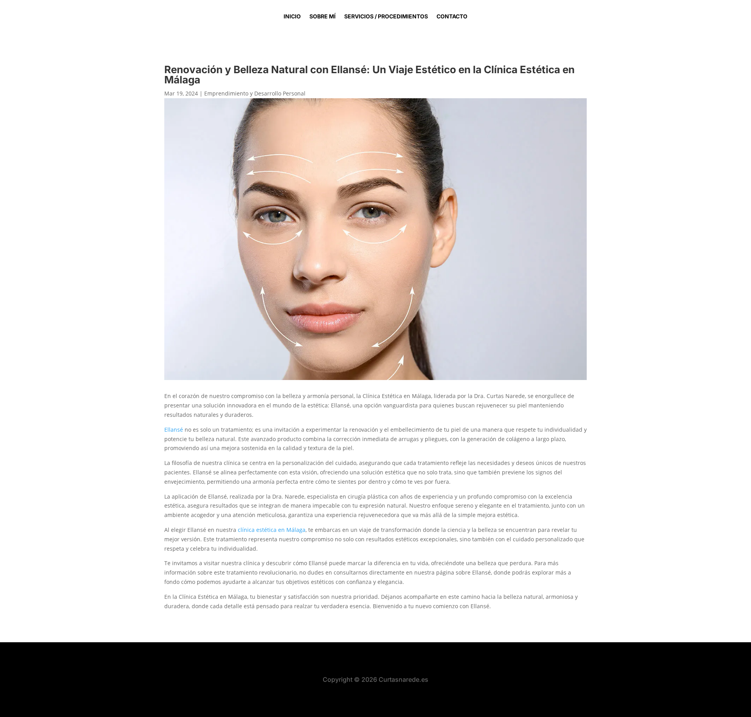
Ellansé (173, 429)
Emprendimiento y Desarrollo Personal (254, 93)
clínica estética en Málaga (271, 529)
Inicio (292, 17)
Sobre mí (322, 17)
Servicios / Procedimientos (386, 17)
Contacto (452, 17)
